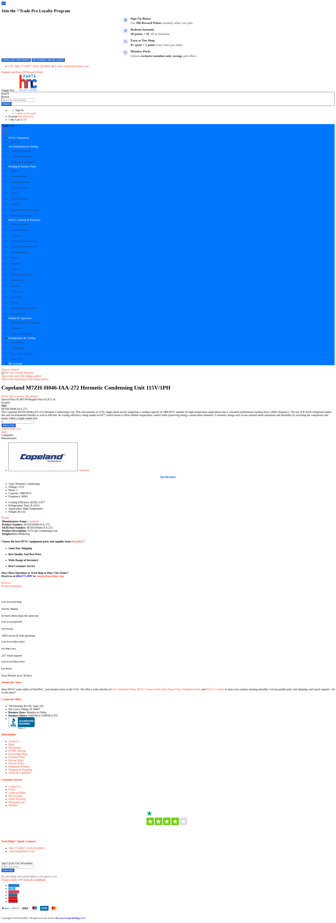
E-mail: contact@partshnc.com (72, 66)
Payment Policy (17, 757)
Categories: (7, 435)
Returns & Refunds (19, 766)
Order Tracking (16, 799)
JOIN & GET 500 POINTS (16, 60)
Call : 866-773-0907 (19, 66)
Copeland (83, 470)
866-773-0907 (17, 848)
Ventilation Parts (191, 689)
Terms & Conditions (19, 772)
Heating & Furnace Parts (22, 166)
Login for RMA (17, 792)
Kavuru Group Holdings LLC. (71, 918)
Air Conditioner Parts (124, 689)
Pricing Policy (16, 760)
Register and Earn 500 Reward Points (22, 72)
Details (5, 517)
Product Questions (11, 586)
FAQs (11, 789)
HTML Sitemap (17, 750)
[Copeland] (43, 470)
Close (4, 128)
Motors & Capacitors (19, 318)
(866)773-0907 (24, 576)
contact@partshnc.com (50, 576)
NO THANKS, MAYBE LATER (48, 60)
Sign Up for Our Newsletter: (17, 863)
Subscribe (8, 870)
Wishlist (12, 805)
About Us (13, 741)
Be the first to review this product (19, 396)
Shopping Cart (16, 802)
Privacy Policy (16, 763)
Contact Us (14, 786)
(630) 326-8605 (42, 66)
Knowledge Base (17, 753)
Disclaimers (14, 747)
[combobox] (18, 100)
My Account (15, 363)
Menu (4, 131)
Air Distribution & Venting (23, 146)
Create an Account (25, 113)
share (4, 431)
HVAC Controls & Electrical (24, 219)
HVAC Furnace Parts (149, 689)
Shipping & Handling (20, 769)
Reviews (6, 582)
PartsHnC (77, 541)
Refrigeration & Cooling (21, 338)
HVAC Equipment (18, 137)
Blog (11, 744)
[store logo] (28, 90)
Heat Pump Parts (171, 689)
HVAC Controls (215, 689)
